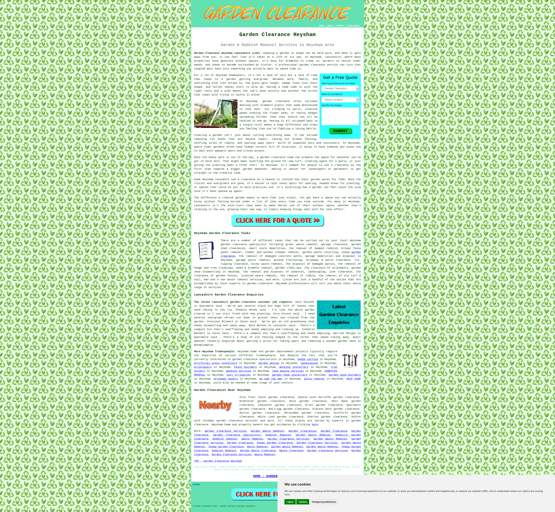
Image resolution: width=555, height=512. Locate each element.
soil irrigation (239, 375)
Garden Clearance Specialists (237, 435)
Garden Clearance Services (225, 431)
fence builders (245, 367)
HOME (321, 26)
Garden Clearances (302, 431)
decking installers (293, 367)
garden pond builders (345, 375)
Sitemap (196, 484)
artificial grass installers (215, 363)
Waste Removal (252, 438)
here (315, 424)
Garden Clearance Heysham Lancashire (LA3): (228, 53)
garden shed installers (289, 375)
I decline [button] (303, 502)
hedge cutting (307, 359)
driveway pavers (226, 378)
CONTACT (340, 26)
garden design (268, 363)
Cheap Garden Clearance (275, 442)
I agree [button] (290, 502)
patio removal (314, 378)
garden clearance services (237, 420)
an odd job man (270, 378)
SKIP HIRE (353, 378)
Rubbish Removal (278, 435)
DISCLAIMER (353, 26)
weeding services (238, 371)
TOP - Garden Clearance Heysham (218, 461)
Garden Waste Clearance (258, 450)
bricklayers (203, 367)
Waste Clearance (291, 450)
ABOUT (330, 26)
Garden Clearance (334, 431)
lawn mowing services (288, 371)
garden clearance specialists (254, 359)
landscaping (309, 363)
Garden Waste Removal (267, 431)
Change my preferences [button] (324, 502)
